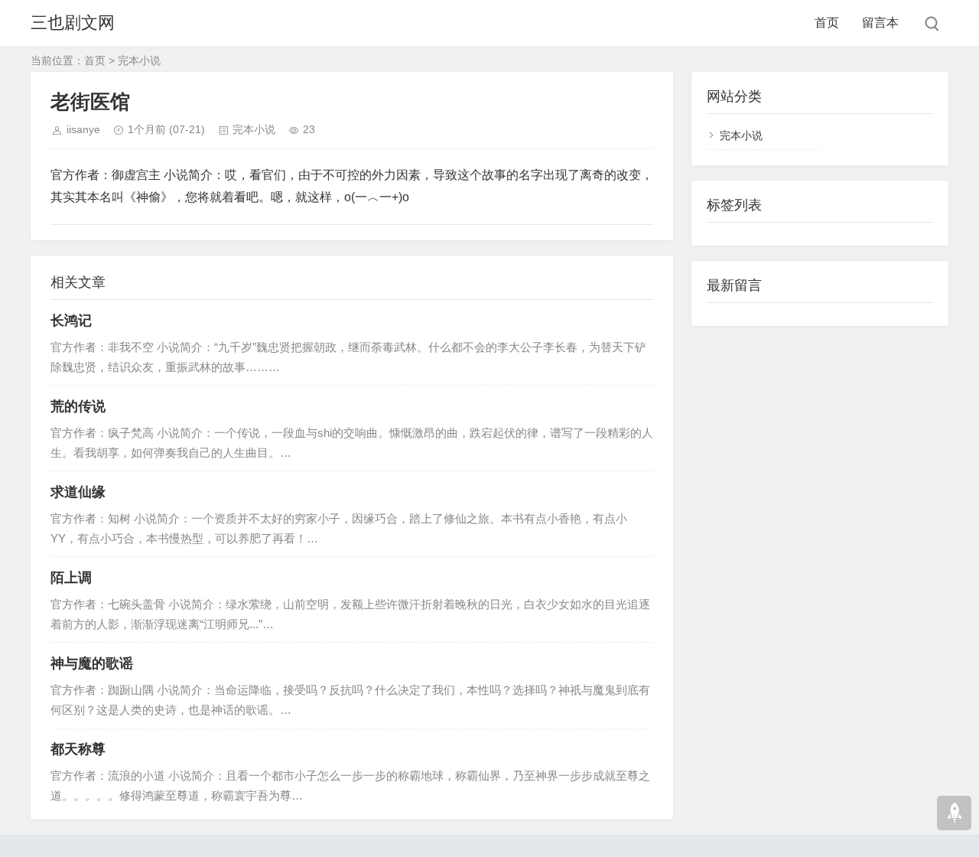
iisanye (83, 129)
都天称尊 (78, 749)
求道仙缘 (78, 492)
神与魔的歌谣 (91, 663)
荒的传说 (78, 406)
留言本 (880, 22)
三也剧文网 (73, 22)
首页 (827, 22)
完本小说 (139, 60)
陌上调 (71, 577)
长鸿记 (71, 320)
